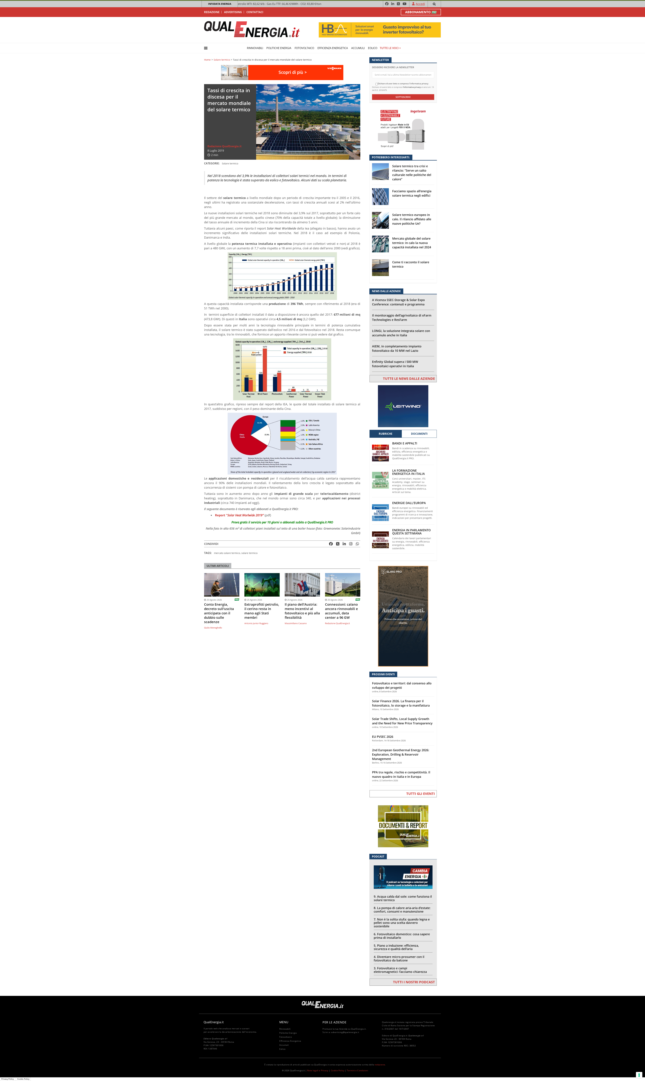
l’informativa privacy (412, 87)
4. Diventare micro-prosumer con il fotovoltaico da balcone (399, 958)
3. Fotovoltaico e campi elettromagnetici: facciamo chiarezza (400, 970)
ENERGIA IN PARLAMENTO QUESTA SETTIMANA (411, 532)
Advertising (233, 12)
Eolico (372, 48)
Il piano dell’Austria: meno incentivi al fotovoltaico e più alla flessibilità (302, 611)
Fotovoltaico (304, 48)
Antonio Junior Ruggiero (256, 623)
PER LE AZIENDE (334, 1022)
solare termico (249, 553)
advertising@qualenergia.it (345, 1032)
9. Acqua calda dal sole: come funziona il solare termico (403, 898)
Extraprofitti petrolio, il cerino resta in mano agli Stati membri (261, 611)
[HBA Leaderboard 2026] (380, 29)
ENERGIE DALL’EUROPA (409, 503)
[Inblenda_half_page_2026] (403, 616)
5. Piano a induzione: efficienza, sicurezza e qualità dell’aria (396, 947)
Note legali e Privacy (317, 1070)
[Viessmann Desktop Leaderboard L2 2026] (282, 72)
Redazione (212, 12)
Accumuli (358, 48)
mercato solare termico (227, 553)
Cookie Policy (338, 1070)
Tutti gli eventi (420, 793)
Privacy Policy (7, 1079)
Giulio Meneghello (213, 627)
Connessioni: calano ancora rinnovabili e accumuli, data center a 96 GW (341, 611)
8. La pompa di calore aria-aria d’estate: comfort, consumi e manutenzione (402, 909)
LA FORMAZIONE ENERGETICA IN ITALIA (408, 472)
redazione (380, 1064)
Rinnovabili (255, 48)
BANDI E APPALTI (404, 443)
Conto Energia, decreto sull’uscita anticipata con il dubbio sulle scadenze (219, 613)
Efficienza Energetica (332, 48)
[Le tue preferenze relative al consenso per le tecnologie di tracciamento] (639, 1075)
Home (207, 60)
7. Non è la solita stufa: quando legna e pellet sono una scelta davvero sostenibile (402, 922)
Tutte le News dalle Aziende (409, 378)
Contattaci (254, 12)
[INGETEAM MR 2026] (403, 128)
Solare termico (222, 60)
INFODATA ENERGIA (219, 3)
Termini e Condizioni (357, 1070)
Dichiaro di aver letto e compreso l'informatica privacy (403, 83)
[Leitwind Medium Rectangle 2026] (403, 406)
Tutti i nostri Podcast (414, 982)
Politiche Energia (278, 48)
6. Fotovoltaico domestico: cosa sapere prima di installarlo (402, 936)
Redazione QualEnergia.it (224, 146)
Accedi (420, 4)
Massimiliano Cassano (296, 623)
